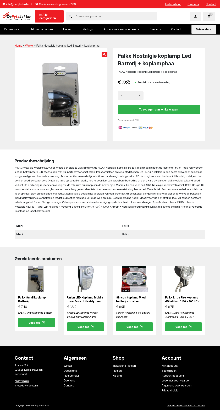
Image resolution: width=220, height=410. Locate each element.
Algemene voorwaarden (176, 385)
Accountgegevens (173, 375)
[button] (104, 54)
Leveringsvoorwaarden (176, 380)
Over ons (193, 4)
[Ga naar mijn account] (195, 16)
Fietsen (67, 29)
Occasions (70, 370)
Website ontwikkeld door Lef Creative (186, 405)
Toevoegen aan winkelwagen (158, 109)
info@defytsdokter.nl (26, 385)
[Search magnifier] (70, 16)
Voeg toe (34, 322)
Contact (211, 4)
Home (18, 45)
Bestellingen (169, 370)
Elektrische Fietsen (41, 29)
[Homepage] (17, 16)
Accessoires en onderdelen (120, 29)
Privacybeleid (170, 390)
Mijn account (170, 365)
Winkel (29, 45)
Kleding (87, 29)
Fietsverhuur (173, 4)
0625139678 (22, 381)
